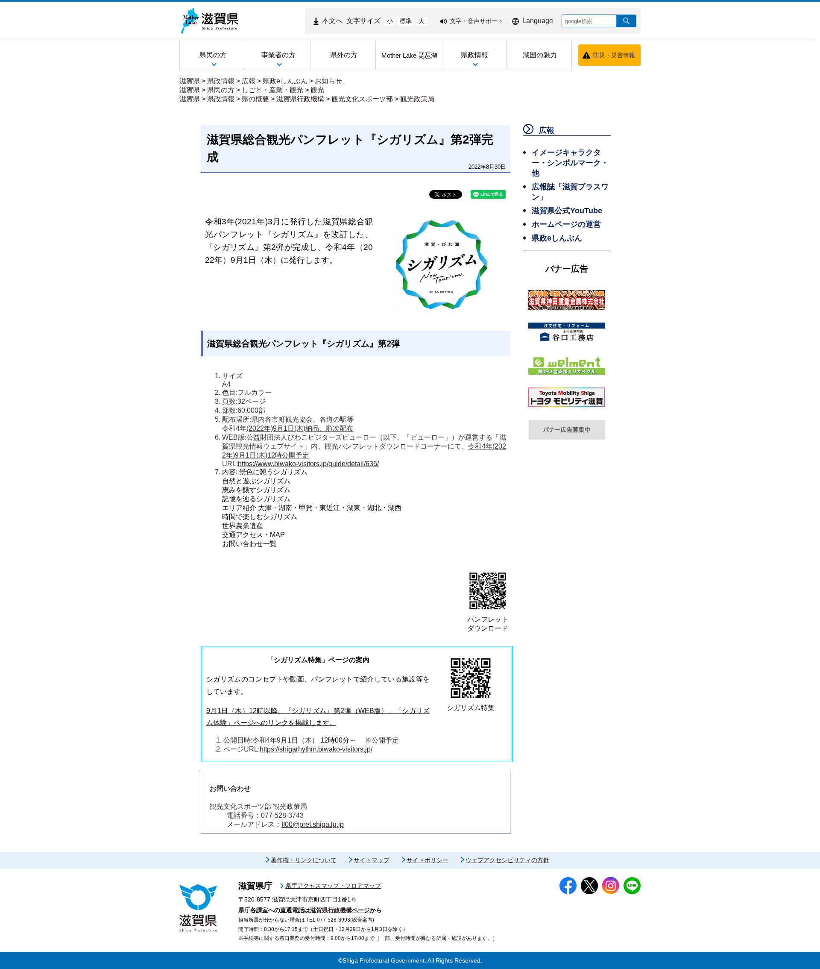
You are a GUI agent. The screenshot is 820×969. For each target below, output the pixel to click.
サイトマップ (372, 860)
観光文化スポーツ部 (362, 99)
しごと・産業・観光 (272, 90)
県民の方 (220, 90)
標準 (406, 21)
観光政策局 (417, 99)
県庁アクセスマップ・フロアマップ (333, 885)
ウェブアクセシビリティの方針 (507, 860)
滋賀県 (189, 81)
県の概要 (255, 99)
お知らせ (328, 81)
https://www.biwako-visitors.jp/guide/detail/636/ (308, 463)
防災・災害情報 (614, 55)
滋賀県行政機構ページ (340, 910)
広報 (248, 81)
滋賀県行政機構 (300, 99)
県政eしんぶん (285, 81)
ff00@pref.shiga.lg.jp (312, 824)
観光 (317, 90)
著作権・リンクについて (304, 860)
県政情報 (220, 81)
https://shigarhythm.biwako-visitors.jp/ (316, 749)
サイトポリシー (427, 860)
